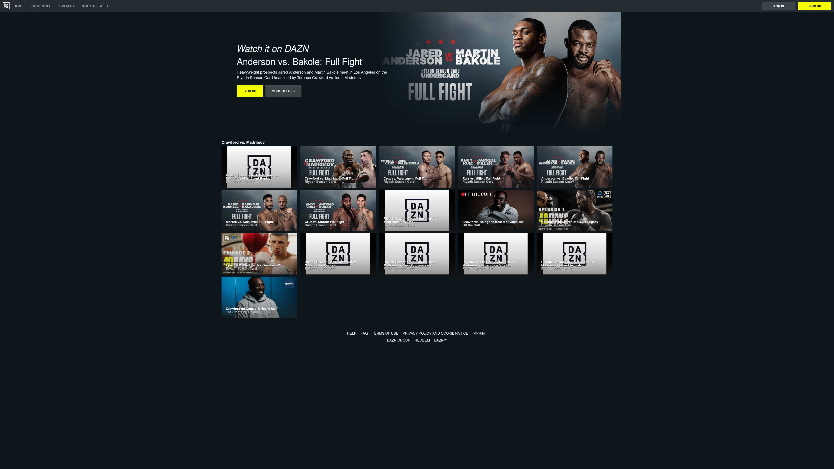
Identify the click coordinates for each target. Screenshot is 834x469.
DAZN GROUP (398, 340)
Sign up (815, 6)
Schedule (41, 6)
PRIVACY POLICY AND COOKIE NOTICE (435, 333)
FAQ (364, 333)
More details (95, 6)
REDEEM (422, 340)
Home (18, 6)
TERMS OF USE (385, 333)
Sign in (778, 6)
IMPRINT (480, 333)
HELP (351, 333)
